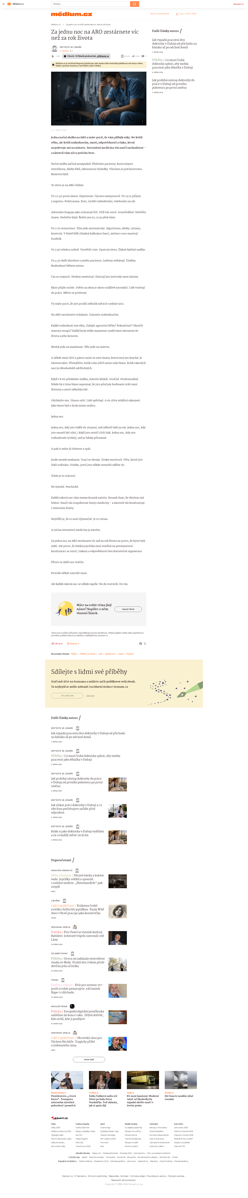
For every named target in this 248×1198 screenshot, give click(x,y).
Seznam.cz (239, 4)
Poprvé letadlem (157, 1131)
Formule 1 (104, 1142)
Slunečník (121, 1157)
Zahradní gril (164, 1157)
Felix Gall (79, 1142)
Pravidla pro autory (156, 1176)
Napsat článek (128, 609)
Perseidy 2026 (126, 1153)
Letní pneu (131, 1161)
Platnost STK (179, 1146)
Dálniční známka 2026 (183, 1131)
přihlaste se (103, 56)
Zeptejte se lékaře (71, 47)
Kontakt (125, 1176)
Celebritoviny (59, 953)
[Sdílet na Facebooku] (140, 643)
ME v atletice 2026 (108, 1139)
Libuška (55, 901)
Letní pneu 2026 (181, 1127)
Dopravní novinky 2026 (183, 1135)
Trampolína (110, 1157)
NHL (102, 1146)
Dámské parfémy (117, 1161)
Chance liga (105, 1127)
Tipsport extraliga (107, 1135)
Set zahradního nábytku (147, 1157)
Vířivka (175, 1157)
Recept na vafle (131, 1142)
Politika (56, 932)
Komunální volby (58, 1146)
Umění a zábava (61, 985)
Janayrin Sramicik (61, 870)
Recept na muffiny (133, 1131)
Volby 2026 (55, 1127)
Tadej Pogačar (82, 1139)
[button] (98, 98)
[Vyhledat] (134, 4)
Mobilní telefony (85, 1161)
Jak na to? (90, 696)
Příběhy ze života (87, 654)
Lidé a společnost (62, 906)
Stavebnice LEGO (101, 1161)
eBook (127, 56)
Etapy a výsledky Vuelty (85, 1131)
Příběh (74, 654)
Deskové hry (143, 1161)
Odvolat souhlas (176, 1176)
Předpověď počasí (110, 1153)
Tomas (54, 980)
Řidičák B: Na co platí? (183, 1139)
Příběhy (157, 60)
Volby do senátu (57, 1142)
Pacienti (130, 654)
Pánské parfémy (181, 1161)
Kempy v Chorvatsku (158, 1127)
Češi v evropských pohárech (158, 1153)
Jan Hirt (79, 1135)
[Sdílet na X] (145, 643)
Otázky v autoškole (182, 1142)
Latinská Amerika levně (159, 1142)
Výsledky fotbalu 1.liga (109, 1131)
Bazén (84, 1157)
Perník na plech (131, 1146)
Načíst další (89, 1059)
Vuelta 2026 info (82, 1127)
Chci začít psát (188, 14)
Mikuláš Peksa (59, 1006)
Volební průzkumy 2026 (61, 1131)
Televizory (154, 1161)
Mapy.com (96, 1153)
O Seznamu (80, 1176)
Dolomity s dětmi (157, 1146)
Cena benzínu (139, 1153)
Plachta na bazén (96, 1157)
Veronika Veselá (60, 927)
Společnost (110, 654)
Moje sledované (160, 14)
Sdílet (137, 56)
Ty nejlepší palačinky (133, 1127)
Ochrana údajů (137, 1176)
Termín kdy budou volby (61, 1139)
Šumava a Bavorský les (159, 1135)
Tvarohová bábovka (133, 1139)
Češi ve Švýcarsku (157, 1139)
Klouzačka (131, 1157)
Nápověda (114, 1176)
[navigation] (3, 4)
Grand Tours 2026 (83, 1146)
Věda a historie (61, 875)
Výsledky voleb (57, 1135)
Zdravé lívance (131, 1135)
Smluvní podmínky (97, 1176)
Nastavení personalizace (123, 1180)
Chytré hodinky (166, 1161)
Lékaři (121, 654)
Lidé (100, 654)
